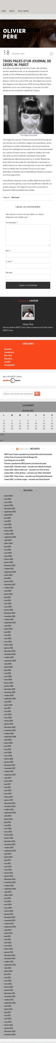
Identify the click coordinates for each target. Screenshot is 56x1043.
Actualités (7, 349)
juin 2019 (7, 708)
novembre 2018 (10, 730)
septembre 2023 (10, 572)
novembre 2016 (10, 806)
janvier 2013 (8, 952)
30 (52, 429)
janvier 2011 (8, 1028)
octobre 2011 (8, 999)
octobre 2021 (8, 619)
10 (4, 423)
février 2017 (8, 797)
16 (52, 423)
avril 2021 (7, 638)
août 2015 (7, 854)
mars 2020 (8, 679)
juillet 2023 (8, 575)
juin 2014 (7, 898)
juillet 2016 (8, 819)
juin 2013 (7, 936)
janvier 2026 (8, 505)
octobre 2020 (9, 657)
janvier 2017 (8, 800)
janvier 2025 (8, 531)
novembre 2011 (9, 996)
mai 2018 (7, 749)
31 (4, 431)
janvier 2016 (8, 838)
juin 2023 (7, 578)
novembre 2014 (10, 882)
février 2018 (8, 759)
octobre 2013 (8, 923)
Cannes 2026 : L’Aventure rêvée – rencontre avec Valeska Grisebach (27, 466)
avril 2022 (7, 603)
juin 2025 (7, 518)
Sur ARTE (7, 362)
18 (12, 426)
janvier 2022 (8, 610)
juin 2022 (7, 597)
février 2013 (8, 949)
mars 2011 (8, 1022)
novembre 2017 (9, 768)
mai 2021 (7, 635)
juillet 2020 (8, 667)
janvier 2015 (8, 876)
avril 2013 (7, 942)
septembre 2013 (10, 927)
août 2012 (7, 968)
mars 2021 (8, 641)
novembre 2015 (9, 844)
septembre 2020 (10, 660)
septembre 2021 (10, 622)
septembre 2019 (10, 698)
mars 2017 (8, 793)
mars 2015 (8, 870)
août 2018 (7, 740)
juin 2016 (7, 822)
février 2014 (8, 911)
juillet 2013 (8, 933)
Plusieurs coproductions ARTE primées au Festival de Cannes (25, 463)
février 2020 (8, 683)
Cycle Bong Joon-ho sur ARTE (14, 460)
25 (12, 429)
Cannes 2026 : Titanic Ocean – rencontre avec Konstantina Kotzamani (28, 476)
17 (4, 426)
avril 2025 (7, 524)
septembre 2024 (10, 537)
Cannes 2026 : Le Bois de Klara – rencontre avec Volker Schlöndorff (27, 473)
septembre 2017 (10, 775)
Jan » (2, 440)
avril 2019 (7, 714)
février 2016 (8, 835)
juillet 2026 (8, 496)
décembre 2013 (9, 917)
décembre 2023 (9, 565)
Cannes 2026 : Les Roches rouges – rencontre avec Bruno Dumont (27, 479)
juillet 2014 (8, 895)
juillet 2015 (8, 857)
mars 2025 (8, 527)
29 (44, 429)
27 (28, 429)
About (12, 11)
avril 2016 (8, 828)
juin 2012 (7, 974)
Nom (8, 250)
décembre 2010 (9, 1031)
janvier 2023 (8, 581)
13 (28, 423)
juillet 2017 (8, 781)
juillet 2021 (8, 629)
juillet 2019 (8, 705)
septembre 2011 (10, 1003)
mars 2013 (8, 946)
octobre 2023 (8, 568)
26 (20, 429)
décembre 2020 (9, 651)
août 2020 (7, 664)
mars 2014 (8, 908)
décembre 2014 (9, 879)
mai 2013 (7, 939)
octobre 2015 (8, 847)
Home (3, 11)
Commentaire (12, 222)
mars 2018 (8, 755)
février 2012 (8, 987)
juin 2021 (7, 632)
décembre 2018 (9, 727)
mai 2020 (7, 673)
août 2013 (7, 930)
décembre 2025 (9, 508)
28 (36, 429)
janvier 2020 (8, 686)
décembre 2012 (9, 955)
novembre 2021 (9, 616)
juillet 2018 (8, 743)
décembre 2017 (9, 765)
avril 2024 (8, 553)
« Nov (2, 434)
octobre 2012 (8, 961)
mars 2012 (8, 984)
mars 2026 (8, 502)
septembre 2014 (10, 889)
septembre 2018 (10, 736)
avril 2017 (7, 790)
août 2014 (7, 892)
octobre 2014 (9, 885)
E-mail (9, 261)
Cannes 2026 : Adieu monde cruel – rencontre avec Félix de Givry (26, 470)
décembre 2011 (9, 993)
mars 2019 (8, 717)
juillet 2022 (8, 594)
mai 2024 (7, 550)
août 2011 (7, 1006)
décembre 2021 (9, 613)
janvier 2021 (8, 648)
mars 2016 (8, 831)
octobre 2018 (9, 733)
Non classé (15, 197)
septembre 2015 (10, 851)
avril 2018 (8, 752)
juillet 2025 (8, 515)
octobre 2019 (8, 695)
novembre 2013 (9, 920)
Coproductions (9, 352)
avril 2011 (7, 1018)
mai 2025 (7, 521)
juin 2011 (7, 1012)
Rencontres (8, 358)
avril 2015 (7, 866)
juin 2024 (7, 546)
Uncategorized (9, 365)
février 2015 (8, 873)
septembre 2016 (10, 812)
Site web (9, 272)
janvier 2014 (8, 914)
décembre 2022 (9, 584)
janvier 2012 (8, 990)
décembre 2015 (9, 841)
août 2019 (7, 702)
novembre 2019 (9, 692)
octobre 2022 (8, 587)
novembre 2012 (9, 958)
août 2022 (7, 591)
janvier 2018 (8, 762)
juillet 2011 (8, 1009)
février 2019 (8, 721)
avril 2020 (8, 676)
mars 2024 (8, 556)
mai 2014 (7, 901)
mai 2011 (7, 1015)
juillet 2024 (8, 543)
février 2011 (8, 1025)
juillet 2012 (8, 971)
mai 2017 (7, 787)
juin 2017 (7, 784)
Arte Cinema (23, 11)
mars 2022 (8, 607)
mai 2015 (7, 863)
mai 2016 (7, 825)
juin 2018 (7, 746)
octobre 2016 (9, 809)
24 (4, 429)
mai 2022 (7, 600)
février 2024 (8, 559)
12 (20, 423)
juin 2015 (7, 860)
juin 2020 (7, 670)
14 (36, 423)
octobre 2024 (9, 534)
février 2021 (8, 645)
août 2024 (7, 540)
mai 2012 (7, 977)
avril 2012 (7, 980)
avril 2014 (8, 904)
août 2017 (7, 778)
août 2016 (7, 816)
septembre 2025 (10, 511)
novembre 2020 (10, 654)
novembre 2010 (10, 1034)
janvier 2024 (8, 562)
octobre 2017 (8, 771)
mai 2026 (7, 499)
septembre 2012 (10, 965)
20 (28, 426)
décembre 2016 (9, 803)
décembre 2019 (9, 689)
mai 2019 (7, 711)
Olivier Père (28, 324)
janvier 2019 (8, 724)
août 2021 (7, 626)
